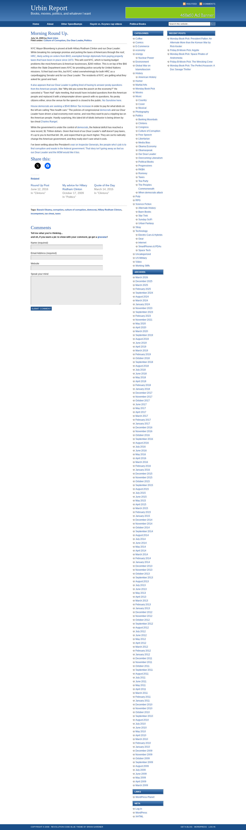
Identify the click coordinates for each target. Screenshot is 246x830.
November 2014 (143, 523)
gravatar (102, 237)
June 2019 (141, 343)
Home (36, 24)
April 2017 (140, 412)
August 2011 (142, 673)
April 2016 (140, 458)
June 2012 (141, 635)
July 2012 (140, 631)
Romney (142, 173)
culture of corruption (75, 210)
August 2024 (142, 296)
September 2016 (144, 439)
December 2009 (143, 750)
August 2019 (142, 339)
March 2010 (141, 739)
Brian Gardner (95, 827)
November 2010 (143, 708)
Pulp (137, 196)
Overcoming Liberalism (150, 158)
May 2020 (140, 323)
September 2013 (144, 577)
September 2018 (144, 362)
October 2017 (142, 400)
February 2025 (143, 289)
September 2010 (144, 716)
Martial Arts (141, 85)
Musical (142, 108)
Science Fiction (143, 204)
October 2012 (142, 620)
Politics (88, 40)
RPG (137, 200)
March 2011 (141, 693)
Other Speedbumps (71, 24)
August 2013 (142, 581)
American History (147, 77)
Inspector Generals (89, 144)
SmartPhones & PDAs (149, 246)
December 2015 (143, 473)
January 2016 (142, 469)
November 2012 (143, 616)
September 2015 (144, 485)
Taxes (141, 177)
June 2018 (141, 373)
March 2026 (141, 277)
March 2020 (141, 331)
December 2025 (143, 281)
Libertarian (144, 138)
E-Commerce (142, 46)
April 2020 (140, 327)
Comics (139, 42)
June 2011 (140, 681)
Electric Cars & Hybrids (150, 235)
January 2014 (142, 562)
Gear (141, 238)
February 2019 (143, 354)
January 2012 (142, 654)
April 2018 (140, 381)
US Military (141, 258)
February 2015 (143, 512)
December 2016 (143, 427)
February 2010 (143, 743)
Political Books (138, 24)
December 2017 (143, 393)
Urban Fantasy (146, 223)
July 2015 (140, 493)
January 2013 (142, 608)
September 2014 (144, 531)
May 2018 (140, 377)
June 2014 (141, 543)
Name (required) (39, 242)
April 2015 (140, 504)
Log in (138, 808)
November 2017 (143, 396)
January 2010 (142, 747)
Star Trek (143, 215)
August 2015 (142, 489)
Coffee (138, 38)
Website (35, 263)
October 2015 (142, 481)
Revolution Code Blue (63, 827)
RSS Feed (191, 4)
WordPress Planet (144, 797)
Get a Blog (186, 827)
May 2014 (140, 546)
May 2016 (140, 454)
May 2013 (140, 593)
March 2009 (141, 785)
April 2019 (140, 346)
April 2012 (140, 643)
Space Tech (144, 250)
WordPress (141, 812)
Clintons (142, 123)
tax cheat (49, 213)
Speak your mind (39, 274)
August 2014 (142, 535)
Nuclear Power (146, 58)
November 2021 (143, 319)
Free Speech (145, 135)
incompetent (37, 213)
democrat (92, 210)
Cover (141, 104)
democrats (105, 110)
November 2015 (143, 477)
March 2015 (141, 508)
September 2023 (144, 312)
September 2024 (144, 292)
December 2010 (143, 704)
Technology (141, 231)
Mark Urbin (52, 38)
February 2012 (143, 650)
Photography (142, 111)
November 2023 (143, 308)
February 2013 (143, 604)
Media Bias (144, 142)
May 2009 (140, 777)
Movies (139, 92)
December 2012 (143, 612)
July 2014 (140, 539)
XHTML (139, 816)
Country (142, 100)
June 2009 (141, 773)
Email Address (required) (44, 253)
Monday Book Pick (145, 88)
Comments (209, 4)
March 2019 (141, 350)
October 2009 (142, 758)
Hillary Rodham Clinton (109, 210)
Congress (143, 127)
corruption (58, 210)
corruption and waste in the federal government (59, 148)
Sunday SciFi (145, 219)
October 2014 (142, 527)
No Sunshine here (111, 100)
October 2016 (142, 435)
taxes (58, 213)
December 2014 (143, 520)
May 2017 (140, 408)
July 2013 (140, 585)
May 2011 (140, 685)
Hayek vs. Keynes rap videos (106, 24)
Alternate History (147, 208)
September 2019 (144, 335)
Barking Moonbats (147, 119)
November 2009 (143, 754)
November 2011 (143, 662)
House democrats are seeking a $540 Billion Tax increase (61, 106)
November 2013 (143, 570)
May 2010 (140, 731)
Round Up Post (40, 185)
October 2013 (142, 573)
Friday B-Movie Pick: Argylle (184, 50)
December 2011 (143, 658)
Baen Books (144, 211)
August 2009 (142, 766)
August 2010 (142, 720)
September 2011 (144, 670)
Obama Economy (147, 146)
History (139, 73)
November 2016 (143, 431)
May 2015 (140, 500)
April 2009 (140, 781)
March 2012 (141, 646)
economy (140, 50)
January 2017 (142, 423)
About (50, 24)
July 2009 (140, 770)
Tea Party (143, 181)
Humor (139, 81)
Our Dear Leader (75, 40)
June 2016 (141, 450)
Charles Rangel (49, 121)
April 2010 (140, 735)
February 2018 (143, 385)
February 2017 (143, 419)
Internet (142, 242)
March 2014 (141, 554)
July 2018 (140, 369)
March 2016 (141, 462)
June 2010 (141, 727)
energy (139, 54)
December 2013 (143, 566)
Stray (138, 227)
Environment (142, 61)
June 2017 (141, 404)
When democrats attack (150, 192)
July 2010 (140, 723)
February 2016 (143, 466)
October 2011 (142, 666)
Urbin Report (49, 8)
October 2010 (142, 712)
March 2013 (141, 600)
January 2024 (142, 304)
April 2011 (140, 689)
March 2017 (141, 416)
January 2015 (142, 516)
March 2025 (141, 285)
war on (74, 144)
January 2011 (142, 700)
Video (138, 262)
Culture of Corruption (55, 40)
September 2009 (144, 762)
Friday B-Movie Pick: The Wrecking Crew (191, 61)
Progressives (145, 165)
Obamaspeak (145, 150)
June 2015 (141, 496)
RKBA (141, 169)
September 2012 (144, 623)
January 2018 (142, 389)
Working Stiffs (142, 265)
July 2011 (140, 677)
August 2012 (142, 627)
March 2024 (141, 300)
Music (138, 96)
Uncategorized (143, 254)
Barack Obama (44, 210)
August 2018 (142, 366)
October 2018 (142, 358)
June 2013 (141, 589)
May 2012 (140, 639)
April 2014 (140, 550)
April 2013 (140, 596)
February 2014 (143, 558)
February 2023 (143, 316)
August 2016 (142, 443)
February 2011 (143, 697)
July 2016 (140, 446)
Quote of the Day (104, 185)
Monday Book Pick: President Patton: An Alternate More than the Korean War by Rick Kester (191, 42)
